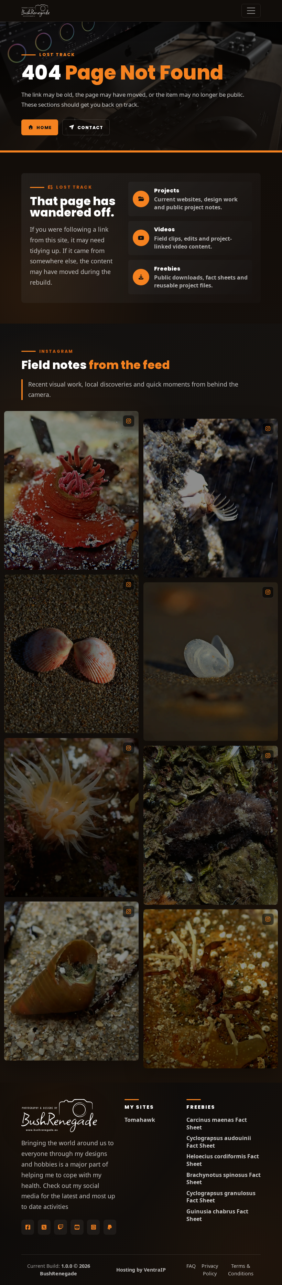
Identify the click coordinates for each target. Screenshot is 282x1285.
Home (44, 127)
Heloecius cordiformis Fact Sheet (222, 1160)
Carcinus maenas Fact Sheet (216, 1123)
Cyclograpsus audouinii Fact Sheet (218, 1142)
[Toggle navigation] (251, 11)
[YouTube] (76, 1227)
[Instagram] (93, 1227)
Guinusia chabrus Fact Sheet (217, 1215)
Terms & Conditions (240, 1270)
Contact (90, 127)
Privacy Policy (210, 1270)
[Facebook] (27, 1227)
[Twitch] (60, 1227)
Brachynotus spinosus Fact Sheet (223, 1178)
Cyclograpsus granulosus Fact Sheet (221, 1197)
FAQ (189, 1266)
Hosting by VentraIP (141, 1269)
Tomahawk (139, 1120)
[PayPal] (110, 1227)
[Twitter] (44, 1227)
